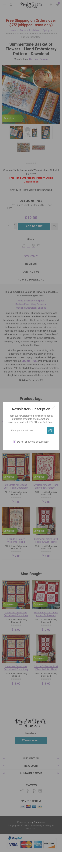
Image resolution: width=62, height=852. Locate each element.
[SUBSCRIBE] (50, 430)
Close (53, 407)
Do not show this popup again (33, 441)
